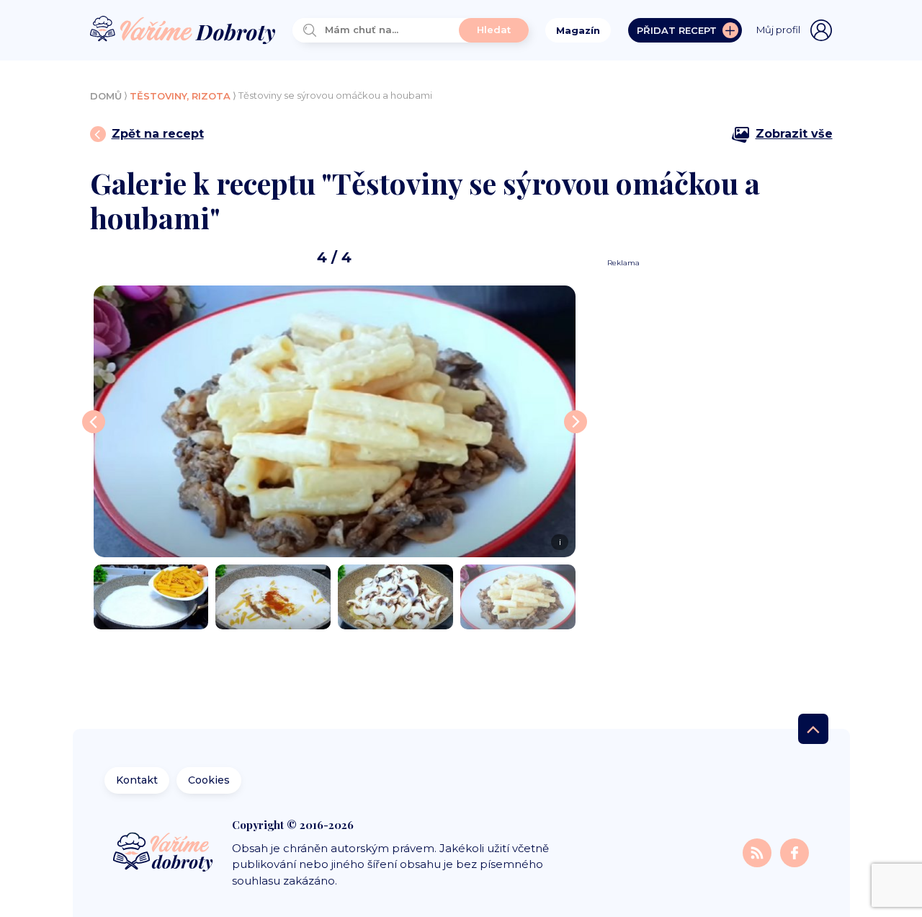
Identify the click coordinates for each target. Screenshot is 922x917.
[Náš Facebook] (794, 852)
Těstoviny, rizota (180, 96)
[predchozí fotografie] (93, 421)
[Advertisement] (714, 484)
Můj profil (778, 29)
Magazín (578, 30)
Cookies (209, 780)
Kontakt (137, 780)
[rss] (758, 852)
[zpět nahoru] (813, 729)
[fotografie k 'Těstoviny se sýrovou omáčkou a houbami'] (151, 596)
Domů (106, 96)
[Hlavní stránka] (183, 30)
